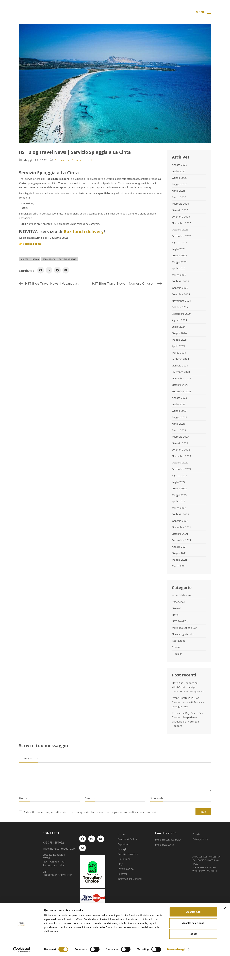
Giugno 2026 (179, 177)
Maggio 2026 (179, 184)
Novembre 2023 (181, 378)
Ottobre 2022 (180, 462)
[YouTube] (100, 838)
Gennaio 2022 (180, 520)
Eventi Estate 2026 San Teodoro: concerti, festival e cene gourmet (188, 702)
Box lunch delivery (84, 231)
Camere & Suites (127, 839)
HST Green (124, 859)
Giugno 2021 (179, 553)
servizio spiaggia (67, 258)
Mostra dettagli (176, 949)
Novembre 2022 (181, 456)
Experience (62, 160)
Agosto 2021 (179, 546)
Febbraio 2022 (180, 514)
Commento (28, 758)
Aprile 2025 (178, 268)
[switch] (95, 949)
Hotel (88, 160)
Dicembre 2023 (181, 372)
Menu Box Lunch (164, 844)
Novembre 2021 (181, 527)
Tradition (177, 653)
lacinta (35, 258)
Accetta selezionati (193, 923)
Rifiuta (193, 933)
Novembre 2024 (181, 300)
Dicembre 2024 (181, 294)
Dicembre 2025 (181, 216)
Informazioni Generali (130, 878)
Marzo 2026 (179, 197)
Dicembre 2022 (181, 449)
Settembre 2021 (181, 540)
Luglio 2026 (178, 171)
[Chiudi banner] (225, 908)
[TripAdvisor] (82, 848)
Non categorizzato (182, 634)
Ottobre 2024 (180, 307)
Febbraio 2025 (180, 281)
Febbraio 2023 (180, 436)
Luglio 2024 (178, 326)
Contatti (122, 873)
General (77, 160)
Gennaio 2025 (180, 287)
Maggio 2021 (179, 559)
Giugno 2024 (179, 333)
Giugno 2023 (179, 410)
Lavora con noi (126, 868)
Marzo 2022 (179, 508)
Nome (24, 798)
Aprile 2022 (178, 501)
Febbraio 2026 (180, 203)
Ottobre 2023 (180, 384)
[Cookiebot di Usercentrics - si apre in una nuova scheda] (22, 949)
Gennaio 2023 (180, 443)
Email (90, 798)
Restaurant (178, 640)
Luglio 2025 (178, 249)
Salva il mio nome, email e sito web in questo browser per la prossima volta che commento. (91, 812)
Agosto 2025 (179, 242)
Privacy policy (200, 839)
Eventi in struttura (128, 854)
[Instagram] (91, 838)
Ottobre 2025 (180, 229)
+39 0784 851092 (53, 842)
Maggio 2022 (179, 495)
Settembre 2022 (181, 469)
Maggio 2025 (179, 262)
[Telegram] (57, 270)
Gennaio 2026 (180, 210)
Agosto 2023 (179, 397)
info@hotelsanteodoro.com (60, 848)
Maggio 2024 (179, 339)
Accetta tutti (193, 911)
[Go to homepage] (31, 12)
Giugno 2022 (179, 488)
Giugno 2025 (179, 255)
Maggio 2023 (179, 417)
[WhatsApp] (49, 270)
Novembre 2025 (181, 223)
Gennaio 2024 (180, 365)
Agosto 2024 (179, 320)
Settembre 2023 (181, 391)
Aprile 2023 (178, 423)
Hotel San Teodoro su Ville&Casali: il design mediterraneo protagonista (188, 687)
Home (121, 834)
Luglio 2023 (178, 404)
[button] (203, 12)
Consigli (122, 849)
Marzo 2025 (179, 275)
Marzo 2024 (179, 352)
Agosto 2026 (179, 164)
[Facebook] (40, 270)
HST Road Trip (180, 621)
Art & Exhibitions (181, 595)
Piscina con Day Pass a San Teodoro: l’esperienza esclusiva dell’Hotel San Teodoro (187, 719)
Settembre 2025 (181, 236)
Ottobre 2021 (180, 533)
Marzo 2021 (179, 566)
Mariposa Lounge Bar (184, 627)
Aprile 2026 (178, 190)
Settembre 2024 (181, 313)
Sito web (156, 798)
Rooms (176, 647)
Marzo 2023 (179, 430)
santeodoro (49, 258)
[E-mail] (65, 270)
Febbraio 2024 (180, 359)
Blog (120, 864)
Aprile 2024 (178, 346)
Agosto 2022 (179, 475)
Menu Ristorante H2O (168, 839)
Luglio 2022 (178, 482)
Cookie (196, 834)
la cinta (24, 258)
